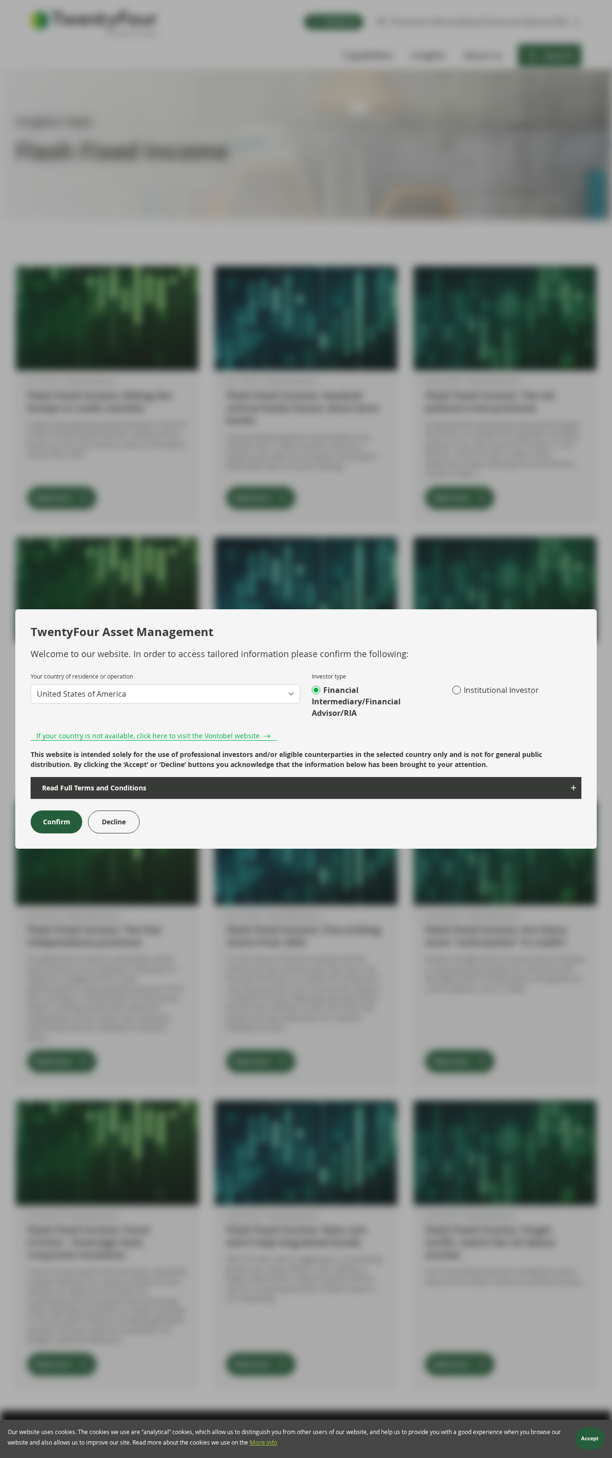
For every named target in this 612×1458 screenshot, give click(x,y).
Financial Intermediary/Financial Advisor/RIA (356, 701)
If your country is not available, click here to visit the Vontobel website (148, 735)
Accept (590, 1439)
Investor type (329, 676)
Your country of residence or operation (82, 676)
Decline (114, 821)
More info (263, 1442)
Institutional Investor (501, 690)
